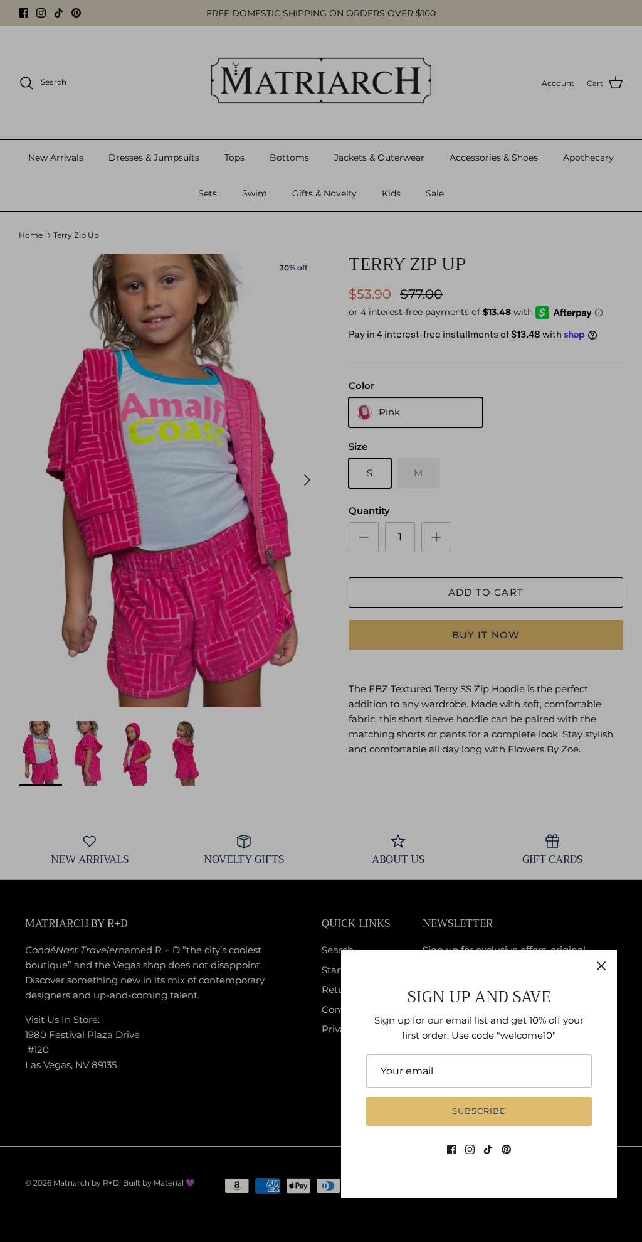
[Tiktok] (488, 1149)
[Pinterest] (506, 1149)
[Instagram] (470, 1149)
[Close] (601, 966)
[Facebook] (451, 1149)
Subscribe (479, 1111)
